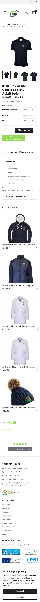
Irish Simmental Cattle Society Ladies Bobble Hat (18, 408)
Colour (5, 115)
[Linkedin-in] (36, 1)
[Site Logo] (13, 13)
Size (3, 121)
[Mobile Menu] (4, 12)
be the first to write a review (20, 449)
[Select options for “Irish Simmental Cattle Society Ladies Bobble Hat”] (34, 379)
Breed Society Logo (10, 110)
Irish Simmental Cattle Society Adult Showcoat (18, 326)
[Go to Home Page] (2, 24)
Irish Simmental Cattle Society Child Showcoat (18, 367)
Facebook (4, 152)
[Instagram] (33, 1)
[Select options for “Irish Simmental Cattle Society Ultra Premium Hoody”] (34, 216)
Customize (20, 597)
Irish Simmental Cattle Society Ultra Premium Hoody (20, 245)
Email (16, 152)
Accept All (20, 591)
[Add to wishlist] (37, 248)
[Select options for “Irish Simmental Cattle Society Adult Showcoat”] (34, 298)
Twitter (8, 152)
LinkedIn (12, 152)
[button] (26, 12)
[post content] (20, 227)
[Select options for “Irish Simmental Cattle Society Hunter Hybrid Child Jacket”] (34, 257)
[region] (20, 585)
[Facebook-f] (30, 1)
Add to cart (25, 130)
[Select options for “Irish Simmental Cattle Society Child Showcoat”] (34, 338)
